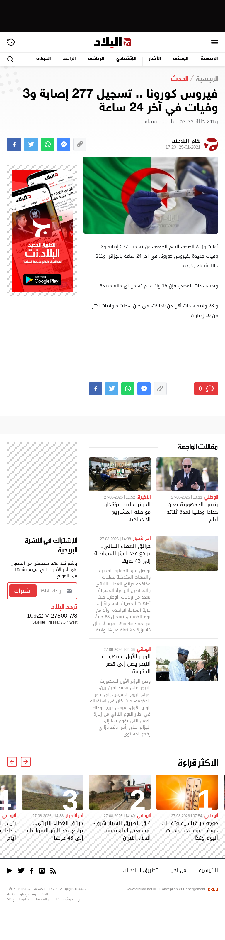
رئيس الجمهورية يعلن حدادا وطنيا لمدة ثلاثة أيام (192, 512)
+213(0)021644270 (73, 889)
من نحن (178, 870)
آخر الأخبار (142, 538)
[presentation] (26, 762)
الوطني (181, 58)
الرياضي (96, 58)
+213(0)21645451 (30, 889)
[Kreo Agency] (212, 889)
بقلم (183, 144)
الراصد (69, 58)
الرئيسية (209, 58)
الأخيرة (144, 497)
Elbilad (112, 43)
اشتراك (23, 591)
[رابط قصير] (79, 144)
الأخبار (155, 58)
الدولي (43, 58)
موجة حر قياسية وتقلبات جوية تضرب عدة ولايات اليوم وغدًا (189, 830)
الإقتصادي (126, 58)
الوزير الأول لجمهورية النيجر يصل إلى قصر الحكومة (126, 663)
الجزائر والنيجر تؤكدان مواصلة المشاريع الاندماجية (127, 512)
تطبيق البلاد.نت (140, 870)
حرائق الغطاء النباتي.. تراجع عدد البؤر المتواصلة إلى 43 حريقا (122, 553)
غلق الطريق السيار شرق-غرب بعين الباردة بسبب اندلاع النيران (122, 830)
